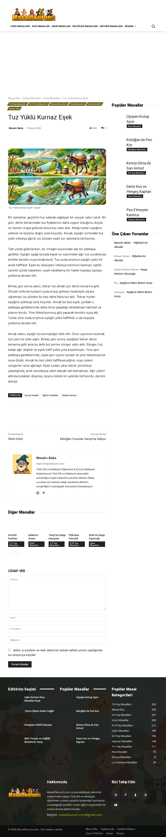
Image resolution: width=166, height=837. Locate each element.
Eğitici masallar (50, 395)
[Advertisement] (83, 61)
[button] (153, 26)
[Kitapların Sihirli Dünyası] (15, 728)
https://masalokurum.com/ (50, 463)
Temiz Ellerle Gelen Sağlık (39, 711)
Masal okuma (69, 395)
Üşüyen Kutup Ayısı (87, 697)
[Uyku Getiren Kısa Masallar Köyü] (15, 700)
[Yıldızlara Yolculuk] (77, 525)
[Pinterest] (55, 138)
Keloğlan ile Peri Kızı (87, 711)
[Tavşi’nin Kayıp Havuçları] (57, 525)
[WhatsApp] (74, 138)
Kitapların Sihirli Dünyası (38, 725)
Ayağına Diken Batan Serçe (136, 283)
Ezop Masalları (52, 98)
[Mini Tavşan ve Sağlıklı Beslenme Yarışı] (15, 742)
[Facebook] (37, 138)
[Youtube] (116, 805)
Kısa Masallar (94, 104)
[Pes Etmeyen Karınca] (119, 209)
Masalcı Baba (16, 128)
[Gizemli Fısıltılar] (16, 525)
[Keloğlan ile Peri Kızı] (119, 139)
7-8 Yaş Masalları (17, 104)
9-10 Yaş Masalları (39, 104)
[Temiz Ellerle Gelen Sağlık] (15, 714)
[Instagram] (37, 492)
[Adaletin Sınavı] (37, 525)
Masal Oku (14, 98)
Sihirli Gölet (15, 439)
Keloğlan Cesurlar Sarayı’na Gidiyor (83, 439)
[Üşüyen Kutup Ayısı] (119, 116)
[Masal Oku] (33, 14)
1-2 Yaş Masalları (54, 544)
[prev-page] (10, 553)
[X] (46, 138)
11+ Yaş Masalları (13, 544)
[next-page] (17, 553)
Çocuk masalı (31, 395)
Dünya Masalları (32, 98)
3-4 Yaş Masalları (136, 172)
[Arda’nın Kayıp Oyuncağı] (97, 525)
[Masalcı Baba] (22, 474)
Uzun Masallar (135, 196)
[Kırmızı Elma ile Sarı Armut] (119, 163)
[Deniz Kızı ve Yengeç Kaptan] (119, 186)
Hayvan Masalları (136, 219)
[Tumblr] (65, 138)
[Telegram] (83, 138)
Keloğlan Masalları (137, 149)
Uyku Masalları (94, 544)
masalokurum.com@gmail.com (80, 815)
